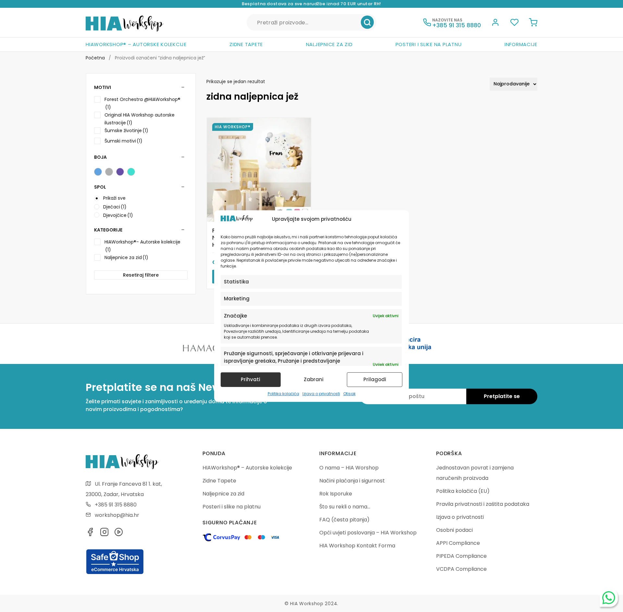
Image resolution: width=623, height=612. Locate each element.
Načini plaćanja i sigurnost (352, 480)
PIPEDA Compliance (461, 556)
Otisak (349, 393)
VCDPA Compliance (461, 569)
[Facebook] (90, 534)
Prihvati (250, 379)
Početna (95, 58)
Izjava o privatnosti (321, 393)
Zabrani (314, 379)
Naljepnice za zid (329, 44)
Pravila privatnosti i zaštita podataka (482, 504)
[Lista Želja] (514, 23)
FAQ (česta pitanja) (344, 519)
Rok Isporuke (335, 493)
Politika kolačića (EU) (463, 491)
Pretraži (367, 22)
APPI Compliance (458, 543)
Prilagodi (374, 379)
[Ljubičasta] (120, 172)
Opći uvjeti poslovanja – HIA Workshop (368, 532)
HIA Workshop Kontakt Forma (357, 545)
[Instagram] (104, 534)
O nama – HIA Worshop (349, 467)
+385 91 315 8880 (116, 504)
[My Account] (495, 23)
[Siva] (109, 172)
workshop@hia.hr (117, 515)
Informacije (521, 44)
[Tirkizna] (131, 172)
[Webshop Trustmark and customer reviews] (115, 573)
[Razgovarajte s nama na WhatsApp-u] (609, 598)
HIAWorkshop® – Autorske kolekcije (136, 44)
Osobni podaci (454, 530)
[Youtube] (118, 534)
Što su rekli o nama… (344, 506)
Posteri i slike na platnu (429, 44)
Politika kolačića (283, 393)
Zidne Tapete (246, 44)
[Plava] (98, 172)
